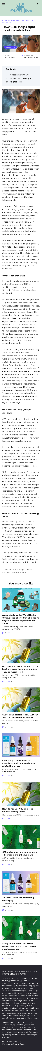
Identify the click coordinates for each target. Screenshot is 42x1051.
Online (16, 572)
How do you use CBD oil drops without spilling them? (17, 810)
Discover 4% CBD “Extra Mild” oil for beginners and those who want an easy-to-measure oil (20, 669)
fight (22, 570)
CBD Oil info (10, 47)
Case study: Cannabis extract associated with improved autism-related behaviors (19, 763)
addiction (7, 570)
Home (4, 20)
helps (29, 570)
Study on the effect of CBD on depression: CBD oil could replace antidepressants (19, 946)
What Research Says (18, 75)
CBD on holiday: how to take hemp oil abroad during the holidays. (19, 853)
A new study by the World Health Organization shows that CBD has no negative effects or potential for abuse (20, 619)
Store (24, 572)
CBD (16, 570)
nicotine (7, 572)
